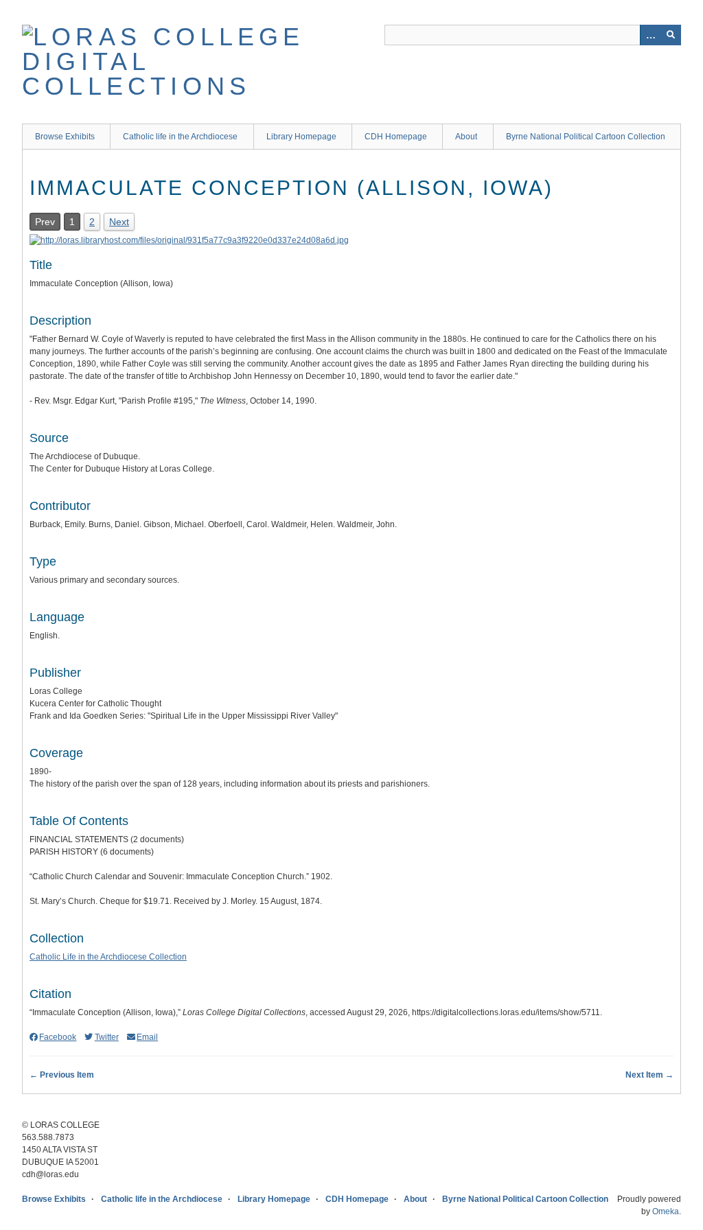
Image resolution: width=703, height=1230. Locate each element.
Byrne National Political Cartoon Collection (585, 136)
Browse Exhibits (65, 136)
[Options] (650, 35)
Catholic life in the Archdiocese (180, 136)
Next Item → (649, 1075)
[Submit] (670, 35)
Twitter (106, 1037)
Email (147, 1037)
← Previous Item (62, 1075)
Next (119, 221)
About (466, 136)
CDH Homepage (396, 136)
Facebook (57, 1037)
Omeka (665, 1211)
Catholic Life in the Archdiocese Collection (108, 957)
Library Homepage (301, 136)
